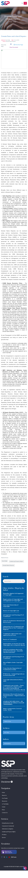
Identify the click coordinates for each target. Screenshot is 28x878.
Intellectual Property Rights (16, 561)
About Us (4, 795)
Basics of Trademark (10, 639)
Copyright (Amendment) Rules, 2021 (13, 680)
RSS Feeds (13, 857)
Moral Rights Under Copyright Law (13, 663)
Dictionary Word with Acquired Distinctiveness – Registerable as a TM (14, 695)
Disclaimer (6, 782)
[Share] (10, 44)
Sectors (4, 837)
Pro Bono (4, 834)
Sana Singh (4, 561)
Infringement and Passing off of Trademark (13, 615)
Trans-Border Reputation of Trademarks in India (12, 668)
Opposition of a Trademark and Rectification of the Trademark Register (13, 628)
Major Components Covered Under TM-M (12, 709)
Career (3, 806)
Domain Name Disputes (11, 41)
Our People (5, 798)
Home (10, 21)
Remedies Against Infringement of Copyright (13, 594)
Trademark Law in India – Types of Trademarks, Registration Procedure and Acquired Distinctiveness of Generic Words (14, 687)
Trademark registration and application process (12, 634)
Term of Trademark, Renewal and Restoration (14, 621)
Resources (4, 801)
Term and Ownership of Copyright (11, 605)
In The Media (5, 804)
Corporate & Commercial (8, 826)
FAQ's (3, 809)
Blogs (15, 21)
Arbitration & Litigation (7, 828)
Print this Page (19, 44)
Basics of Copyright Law (11, 610)
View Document (13, 47)
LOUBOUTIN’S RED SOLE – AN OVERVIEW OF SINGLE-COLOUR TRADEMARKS (13, 703)
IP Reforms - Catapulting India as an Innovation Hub (13, 674)
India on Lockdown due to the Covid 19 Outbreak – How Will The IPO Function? (13, 651)
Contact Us (5, 812)
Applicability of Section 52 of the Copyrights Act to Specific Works (14, 644)
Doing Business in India (7, 823)
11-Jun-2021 (16, 40)
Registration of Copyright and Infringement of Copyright (13, 599)
